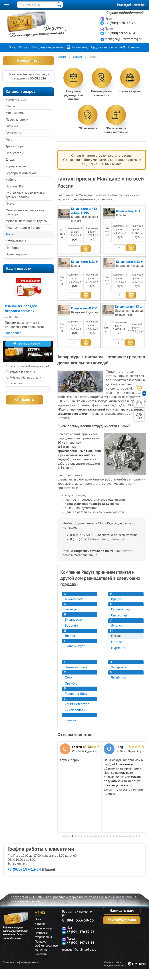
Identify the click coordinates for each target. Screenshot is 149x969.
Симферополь (75, 710)
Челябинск (118, 677)
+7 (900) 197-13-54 (120, 33)
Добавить (86, 248)
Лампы (10, 106)
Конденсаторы (16, 99)
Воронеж (71, 626)
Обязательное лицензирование (116, 130)
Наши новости (19, 268)
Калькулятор (79, 47)
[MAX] (102, 19)
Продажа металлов (104, 47)
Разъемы (12, 126)
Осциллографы (16, 254)
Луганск (116, 626)
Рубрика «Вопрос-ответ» (25, 377)
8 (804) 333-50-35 (78, 920)
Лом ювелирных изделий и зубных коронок (25, 195)
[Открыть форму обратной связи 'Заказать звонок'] (139, 416)
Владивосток (74, 620)
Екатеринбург (75, 646)
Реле (9, 140)
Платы (10, 204)
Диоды (10, 160)
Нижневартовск (76, 667)
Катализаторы (16, 241)
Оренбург (72, 683)
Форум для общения (22, 372)
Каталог (24, 47)
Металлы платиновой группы (26, 221)
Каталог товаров (21, 91)
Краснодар (119, 615)
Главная (61, 56)
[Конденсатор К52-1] (64, 310)
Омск (68, 677)
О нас (12, 47)
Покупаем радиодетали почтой (73, 95)
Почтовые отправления (47, 47)
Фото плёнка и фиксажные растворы (25, 212)
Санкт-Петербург (77, 704)
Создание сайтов (112, 962)
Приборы (12, 248)
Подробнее (13, 333)
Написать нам (122, 910)
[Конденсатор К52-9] (64, 263)
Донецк (70, 636)
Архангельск (74, 599)
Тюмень (70, 720)
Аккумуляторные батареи (24, 228)
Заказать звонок (121, 920)
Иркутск (116, 599)
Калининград (120, 609)
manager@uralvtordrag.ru (123, 39)
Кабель (11, 180)
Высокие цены (130, 91)
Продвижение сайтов (115, 965)
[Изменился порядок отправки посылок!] (28, 289)
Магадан (139, 5)
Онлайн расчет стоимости (101, 93)
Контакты (134, 47)
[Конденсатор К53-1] (108, 310)
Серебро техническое (21, 173)
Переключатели (17, 119)
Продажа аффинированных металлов (47, 945)
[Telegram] (102, 23)
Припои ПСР (15, 186)
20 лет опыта (87, 128)
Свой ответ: (16, 383)
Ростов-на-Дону (76, 694)
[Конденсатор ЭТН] (109, 213)
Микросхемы (15, 113)
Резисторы (13, 133)
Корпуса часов (16, 166)
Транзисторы (15, 146)
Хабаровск (118, 667)
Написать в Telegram (28, 343)
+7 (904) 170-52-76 (120, 23)
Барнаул (71, 609)
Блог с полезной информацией (29, 366)
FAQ (122, 47)
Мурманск (118, 648)
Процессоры (15, 153)
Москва (116, 642)
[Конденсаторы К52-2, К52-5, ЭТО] (64, 214)
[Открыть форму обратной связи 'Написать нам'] (139, 402)
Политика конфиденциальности (21, 962)
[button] (64, 836)
